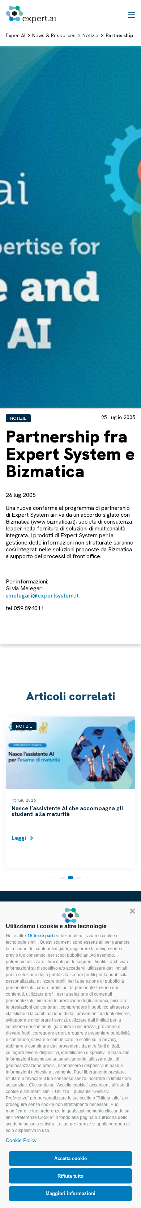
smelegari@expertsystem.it (42, 595)
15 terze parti (41, 935)
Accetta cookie (70, 1158)
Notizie (18, 418)
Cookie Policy (21, 1140)
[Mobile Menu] (131, 14)
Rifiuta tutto (70, 1176)
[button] (132, 911)
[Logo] (31, 14)
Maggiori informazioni (70, 1193)
